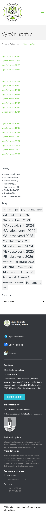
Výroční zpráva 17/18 (11, 94)
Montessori (9, 177)
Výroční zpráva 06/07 (11, 149)
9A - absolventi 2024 (18, 225)
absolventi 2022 (25, 261)
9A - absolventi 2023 (16, 220)
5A (23, 209)
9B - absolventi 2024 (18, 246)
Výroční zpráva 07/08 (11, 145)
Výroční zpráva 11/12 (11, 128)
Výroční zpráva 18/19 (11, 90)
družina (9, 267)
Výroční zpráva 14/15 (11, 107)
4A (16, 209)
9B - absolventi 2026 (18, 256)
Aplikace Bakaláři (17, 337)
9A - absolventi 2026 (18, 236)
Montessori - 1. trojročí (18, 272)
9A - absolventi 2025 (19, 230)
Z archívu (8, 193)
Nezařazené (9, 180)
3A (9, 209)
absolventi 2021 (8, 261)
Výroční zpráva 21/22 (11, 69)
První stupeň (9, 187)
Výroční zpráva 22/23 (11, 65)
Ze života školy (10, 196)
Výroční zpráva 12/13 (11, 123)
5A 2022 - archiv (35, 209)
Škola (4, 287)
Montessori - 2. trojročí (16, 277)
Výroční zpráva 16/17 (11, 98)
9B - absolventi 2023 (15, 241)
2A (4, 210)
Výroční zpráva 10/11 (11, 132)
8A (19, 215)
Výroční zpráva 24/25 (11, 56)
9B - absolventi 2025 (18, 251)
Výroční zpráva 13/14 (11, 112)
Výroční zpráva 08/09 (11, 141)
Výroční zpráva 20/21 (11, 81)
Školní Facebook (16, 345)
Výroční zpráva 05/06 (11, 154)
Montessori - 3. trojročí (13, 282)
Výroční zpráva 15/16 (11, 103)
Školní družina (10, 190)
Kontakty (13, 353)
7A (12, 215)
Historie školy (14, 397)
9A (27, 215)
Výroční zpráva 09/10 (11, 136)
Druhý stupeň (9, 174)
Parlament (8, 183)
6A (5, 215)
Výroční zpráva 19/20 (11, 85)
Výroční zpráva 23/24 (11, 60)
